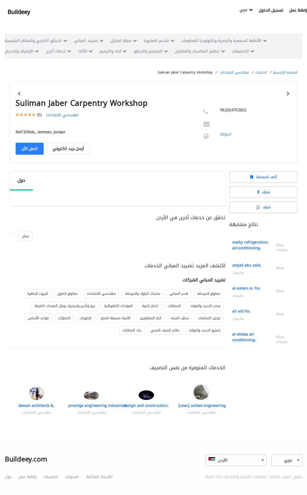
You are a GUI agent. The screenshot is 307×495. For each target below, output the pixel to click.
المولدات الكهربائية (118, 306)
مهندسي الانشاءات (234, 72)
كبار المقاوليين (150, 318)
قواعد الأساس (38, 318)
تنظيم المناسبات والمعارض (197, 51)
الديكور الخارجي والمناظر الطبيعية (33, 40)
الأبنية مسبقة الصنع (115, 318)
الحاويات (85, 318)
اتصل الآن (30, 148)
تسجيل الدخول (271, 10)
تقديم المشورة (156, 40)
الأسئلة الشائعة (99, 476)
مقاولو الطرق (67, 293)
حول (8, 476)
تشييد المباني (86, 40)
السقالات (174, 306)
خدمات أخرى (56, 51)
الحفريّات (64, 318)
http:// (225, 134)
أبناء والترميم (110, 51)
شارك (266, 192)
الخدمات (261, 72)
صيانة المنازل (121, 40)
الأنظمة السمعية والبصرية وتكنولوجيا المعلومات (221, 40)
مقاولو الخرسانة (208, 293)
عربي (244, 10)
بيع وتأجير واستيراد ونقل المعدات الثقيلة (65, 306)
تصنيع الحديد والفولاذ (204, 330)
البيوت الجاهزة (37, 293)
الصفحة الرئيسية (285, 72)
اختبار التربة (150, 306)
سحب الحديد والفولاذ (205, 306)
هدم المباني (179, 293)
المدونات (72, 476)
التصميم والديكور (148, 51)
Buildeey (19, 11)
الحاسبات (50, 476)
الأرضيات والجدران (19, 51)
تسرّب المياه (180, 318)
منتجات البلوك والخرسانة (142, 293)
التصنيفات (240, 51)
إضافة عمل (27, 476)
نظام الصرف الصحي (165, 330)
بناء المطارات (131, 330)
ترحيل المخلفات (209, 318)
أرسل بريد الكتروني (68, 148)
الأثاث (82, 51)
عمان (26, 236)
